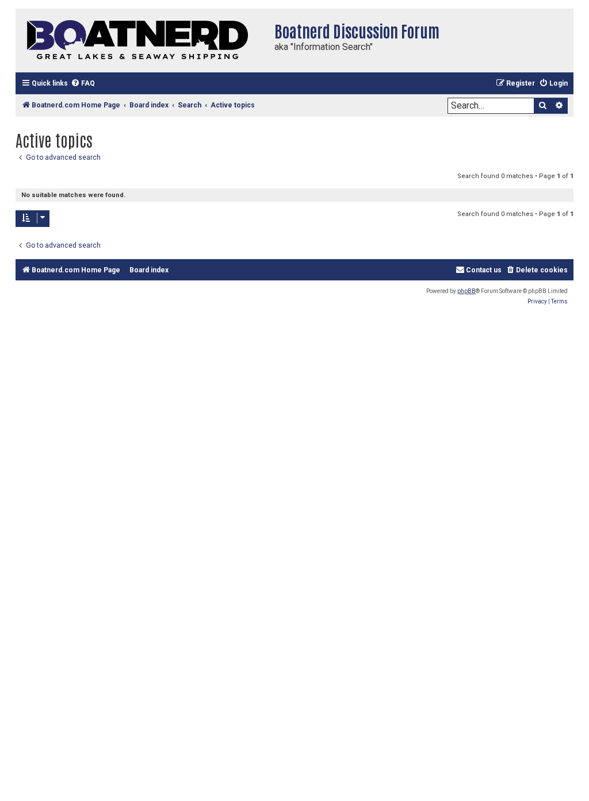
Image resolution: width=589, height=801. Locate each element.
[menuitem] (83, 83)
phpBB (466, 291)
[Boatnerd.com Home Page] (142, 40)
